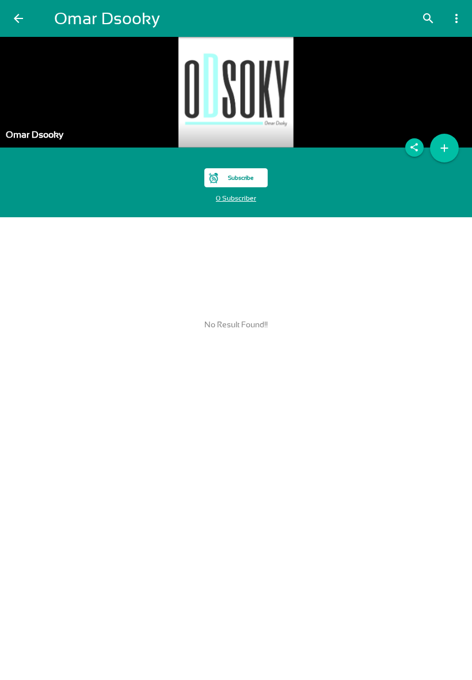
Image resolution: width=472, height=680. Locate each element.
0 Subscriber (236, 198)
